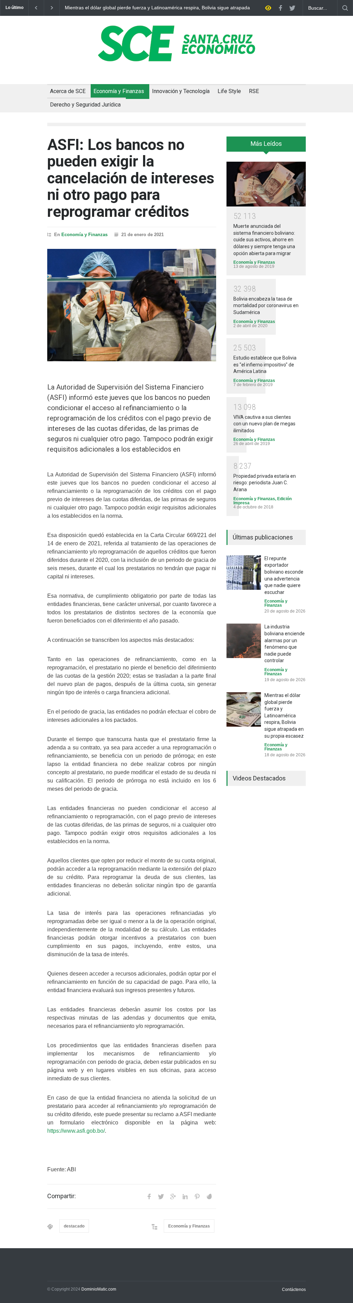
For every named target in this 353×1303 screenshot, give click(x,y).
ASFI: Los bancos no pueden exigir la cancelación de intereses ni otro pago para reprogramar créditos (130, 178)
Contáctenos (294, 1289)
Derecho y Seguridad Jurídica (85, 104)
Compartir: (61, 1196)
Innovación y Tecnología (181, 91)
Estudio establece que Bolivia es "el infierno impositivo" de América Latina (264, 364)
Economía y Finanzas (118, 91)
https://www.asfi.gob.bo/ (76, 1131)
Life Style (229, 91)
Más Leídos (266, 143)
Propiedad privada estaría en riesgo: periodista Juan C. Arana (264, 482)
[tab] (266, 146)
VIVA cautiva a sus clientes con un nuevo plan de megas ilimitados (264, 423)
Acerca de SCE (67, 91)
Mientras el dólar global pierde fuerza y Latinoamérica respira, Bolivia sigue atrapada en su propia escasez (157, 8)
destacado (74, 1226)
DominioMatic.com (98, 1289)
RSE (254, 91)
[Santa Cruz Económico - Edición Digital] (176, 57)
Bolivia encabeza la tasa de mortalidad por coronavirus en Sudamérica (266, 305)
